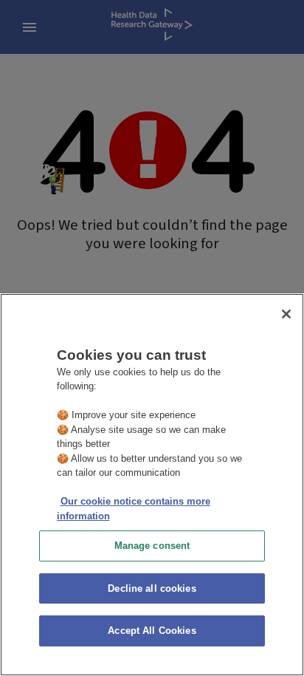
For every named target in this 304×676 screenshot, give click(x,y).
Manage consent (152, 545)
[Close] (286, 314)
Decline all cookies (152, 588)
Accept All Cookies (152, 630)
